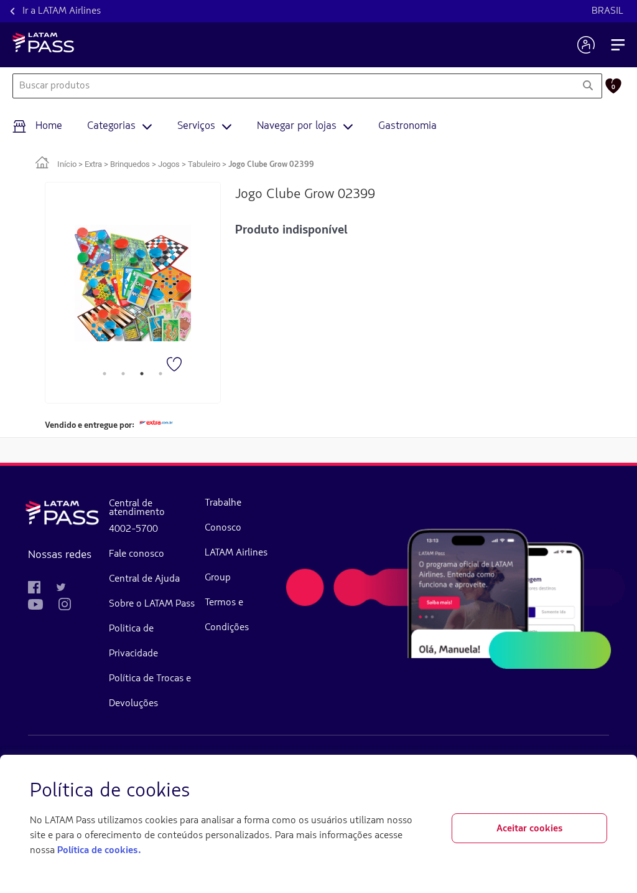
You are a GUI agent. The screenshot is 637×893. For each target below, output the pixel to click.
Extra (93, 164)
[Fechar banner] (597, 791)
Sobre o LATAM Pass (152, 604)
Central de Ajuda (144, 579)
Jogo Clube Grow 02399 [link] (271, 165)
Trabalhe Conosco (223, 515)
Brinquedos (130, 164)
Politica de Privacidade (133, 641)
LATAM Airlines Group (236, 565)
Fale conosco (136, 554)
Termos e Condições (227, 615)
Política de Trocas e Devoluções (150, 691)
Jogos (169, 164)
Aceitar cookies (529, 829)
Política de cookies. (99, 851)
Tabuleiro (204, 164)
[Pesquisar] (588, 86)
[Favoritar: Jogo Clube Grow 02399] (175, 365)
